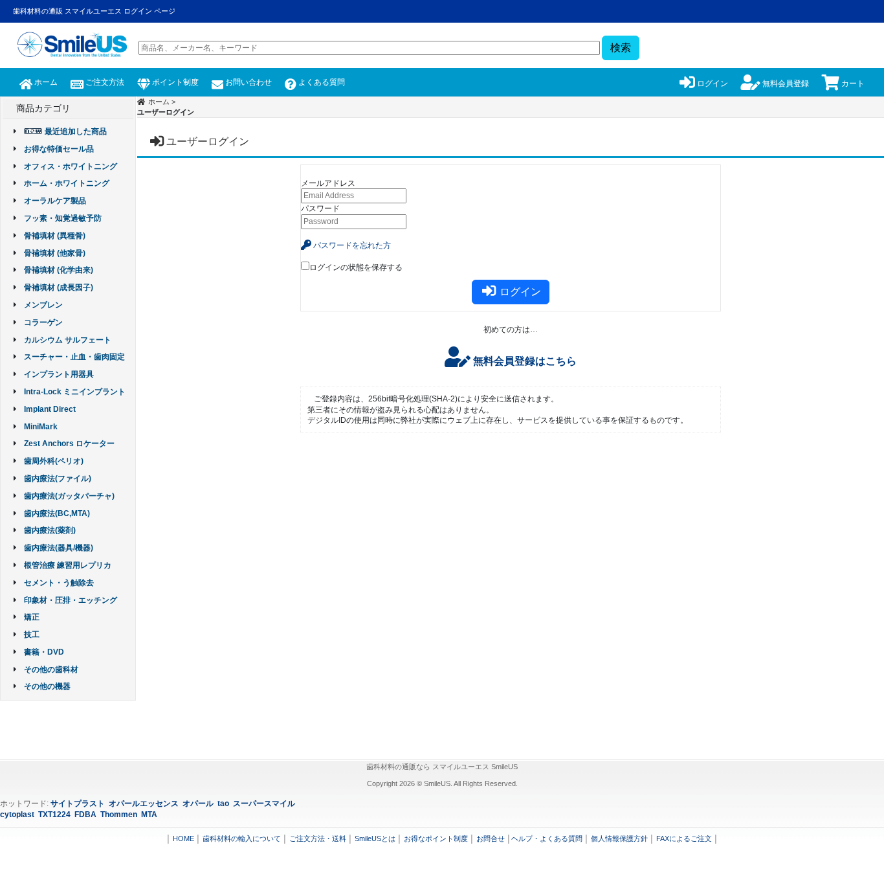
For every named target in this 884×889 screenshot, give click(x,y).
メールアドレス (328, 183)
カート (852, 83)
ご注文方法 (103, 82)
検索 (620, 47)
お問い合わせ (247, 82)
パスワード (320, 208)
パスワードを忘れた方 (351, 245)
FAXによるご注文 (684, 838)
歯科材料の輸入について (242, 838)
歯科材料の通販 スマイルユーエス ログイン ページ (94, 11)
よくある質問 (320, 82)
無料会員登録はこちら (523, 360)
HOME (183, 838)
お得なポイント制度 (436, 838)
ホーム (45, 82)
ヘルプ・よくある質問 (546, 838)
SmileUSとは (375, 838)
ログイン (711, 83)
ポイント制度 (174, 82)
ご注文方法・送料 (317, 838)
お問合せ (490, 838)
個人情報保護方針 (619, 838)
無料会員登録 (784, 83)
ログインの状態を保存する (356, 267)
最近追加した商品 (76, 131)
